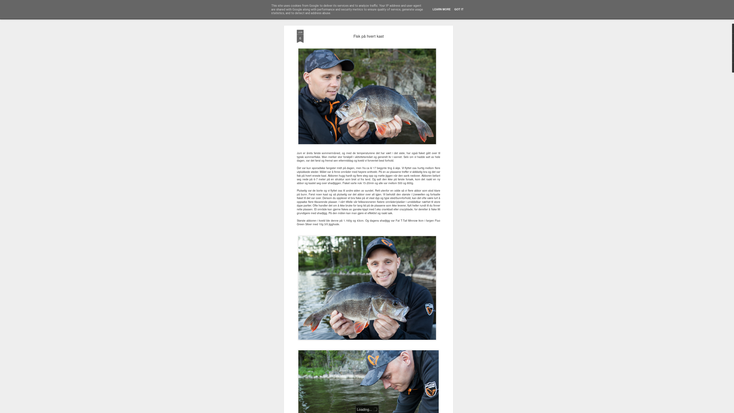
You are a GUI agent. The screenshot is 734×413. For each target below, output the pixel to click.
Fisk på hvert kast (368, 36)
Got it (459, 9)
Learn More (442, 9)
